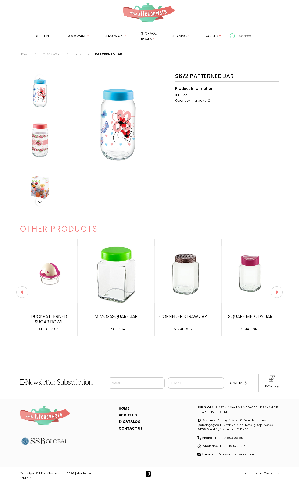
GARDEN (211, 35)
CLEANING (179, 35)
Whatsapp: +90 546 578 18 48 (225, 446)
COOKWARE (76, 35)
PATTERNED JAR (108, 54)
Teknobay (271, 473)
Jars (78, 54)
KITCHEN (42, 35)
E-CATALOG (130, 421)
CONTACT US (131, 428)
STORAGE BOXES (149, 36)
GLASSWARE (113, 35)
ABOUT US (128, 415)
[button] (40, 201)
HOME (24, 54)
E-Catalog (272, 386)
